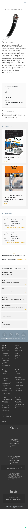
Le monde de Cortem (18, 395)
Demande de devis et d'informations (19, 379)
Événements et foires (19, 397)
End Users (17, 369)
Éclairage (4, 346)
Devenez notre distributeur (7, 380)
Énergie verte (17, 355)
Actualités (17, 390)
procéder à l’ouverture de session (17, 254)
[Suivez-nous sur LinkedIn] (11, 477)
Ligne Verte (17, 381)
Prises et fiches (5, 353)
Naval (16, 351)
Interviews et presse (5, 384)
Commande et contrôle (6, 355)
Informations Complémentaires (18, 394)
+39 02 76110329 (15, 446)
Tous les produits (5, 362)
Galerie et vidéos (5, 386)
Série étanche (4, 361)
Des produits (17, 391)
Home (5, 9)
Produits (9, 9)
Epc (16, 368)
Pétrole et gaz (17, 346)
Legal (14, 485)
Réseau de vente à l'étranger (7, 406)
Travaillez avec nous (6, 378)
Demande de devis (7, 77)
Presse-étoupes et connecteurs (5, 350)
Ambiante (4, 375)
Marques (4, 369)
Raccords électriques (16, 9)
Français (13, 3)
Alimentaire (17, 352)
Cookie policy (20, 484)
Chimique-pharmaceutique (20, 348)
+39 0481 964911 (15, 429)
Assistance (18, 373)
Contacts (4, 403)
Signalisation (4, 352)
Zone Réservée (17, 382)
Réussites (17, 398)
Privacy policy (15, 484)
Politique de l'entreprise (6, 377)
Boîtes (3, 348)
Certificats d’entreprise (6, 383)
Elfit (3, 371)
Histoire (3, 372)
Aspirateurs (4, 359)
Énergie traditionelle (19, 354)
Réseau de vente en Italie (7, 405)
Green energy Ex (5, 358)
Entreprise (4, 366)
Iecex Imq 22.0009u (15, 242)
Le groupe (4, 368)
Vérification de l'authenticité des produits (20, 377)
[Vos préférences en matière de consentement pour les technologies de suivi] (25, 527)
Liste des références (5, 381)
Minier (16, 349)
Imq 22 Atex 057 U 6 (15, 227)
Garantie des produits (19, 374)
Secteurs (17, 345)
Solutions (17, 366)
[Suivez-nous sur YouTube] (15, 477)
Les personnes (4, 374)
